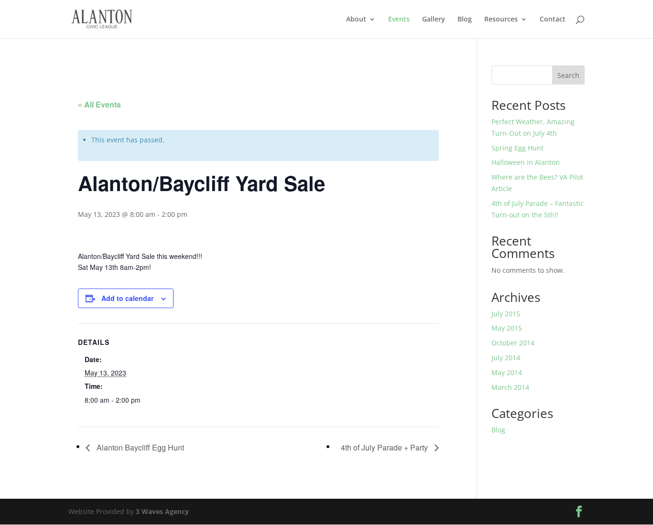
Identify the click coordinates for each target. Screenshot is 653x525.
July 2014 (505, 357)
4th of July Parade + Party (385, 447)
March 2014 (510, 387)
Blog (464, 19)
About (356, 19)
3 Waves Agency (162, 511)
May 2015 (506, 327)
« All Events (99, 104)
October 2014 (512, 342)
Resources (501, 19)
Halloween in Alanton (525, 162)
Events (399, 19)
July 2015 (505, 313)
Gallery (433, 19)
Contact (553, 19)
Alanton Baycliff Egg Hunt (139, 447)
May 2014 (506, 372)
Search (568, 75)
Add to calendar (127, 298)
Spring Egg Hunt (517, 147)
